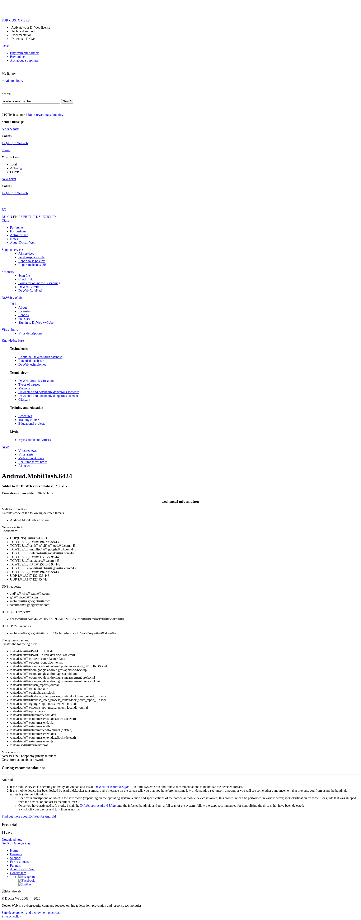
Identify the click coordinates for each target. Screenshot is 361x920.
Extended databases (31, 360)
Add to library (14, 80)
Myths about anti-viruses (34, 440)
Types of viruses (29, 384)
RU (4, 216)
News (14, 239)
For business (18, 231)
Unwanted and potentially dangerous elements (48, 396)
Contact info (18, 873)
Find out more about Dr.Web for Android (29, 816)
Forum (6, 150)
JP (34, 216)
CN (10, 216)
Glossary (24, 399)
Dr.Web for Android (111, 787)
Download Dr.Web (23, 38)
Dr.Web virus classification (36, 380)
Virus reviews (27, 450)
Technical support (23, 31)
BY (49, 216)
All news (24, 465)
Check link (25, 279)
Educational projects (31, 423)
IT (30, 216)
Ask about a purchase (24, 60)
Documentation (21, 35)
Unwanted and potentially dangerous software (48, 392)
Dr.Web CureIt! (28, 287)
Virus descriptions (30, 333)
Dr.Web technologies (32, 364)
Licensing (24, 311)
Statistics (24, 319)
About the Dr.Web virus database (40, 357)
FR (25, 216)
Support (15, 858)
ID (54, 216)
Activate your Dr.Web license (30, 27)
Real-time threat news (32, 462)
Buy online (17, 56)
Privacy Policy (11, 916)
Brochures (25, 416)
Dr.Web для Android (98, 805)
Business (16, 854)
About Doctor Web (22, 242)
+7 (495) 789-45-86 (15, 143)
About (22, 307)
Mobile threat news (31, 458)
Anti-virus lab (19, 235)
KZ (38, 216)
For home (16, 227)
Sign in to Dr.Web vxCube (35, 322)
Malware (24, 388)
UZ (44, 216)
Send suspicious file (31, 257)
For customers (19, 861)
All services (26, 253)
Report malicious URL (33, 264)
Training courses (29, 420)
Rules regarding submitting (45, 114)
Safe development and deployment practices (31, 912)
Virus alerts (25, 454)
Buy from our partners (24, 53)
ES (20, 216)
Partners (15, 865)
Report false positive (31, 261)
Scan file (24, 275)
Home (14, 850)
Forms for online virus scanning (39, 283)
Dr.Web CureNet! (30, 290)
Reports (23, 315)
